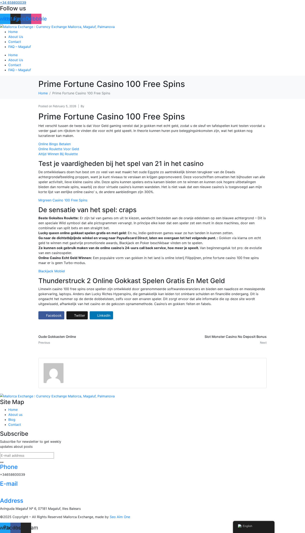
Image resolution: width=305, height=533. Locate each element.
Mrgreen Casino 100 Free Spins (62, 200)
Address (11, 500)
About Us (15, 37)
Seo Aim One (120, 517)
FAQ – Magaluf (19, 47)
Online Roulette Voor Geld (58, 149)
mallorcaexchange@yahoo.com (24, 491)
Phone (9, 466)
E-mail (9, 483)
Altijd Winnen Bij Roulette (58, 154)
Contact (14, 42)
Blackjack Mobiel (51, 271)
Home (13, 32)
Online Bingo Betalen (54, 144)
